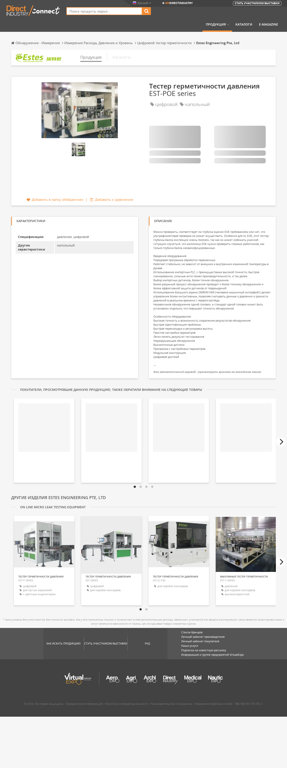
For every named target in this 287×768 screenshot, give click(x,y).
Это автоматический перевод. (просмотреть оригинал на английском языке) (207, 372)
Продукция (216, 24)
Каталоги (243, 24)
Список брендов (191, 632)
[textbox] (104, 11)
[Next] (281, 442)
